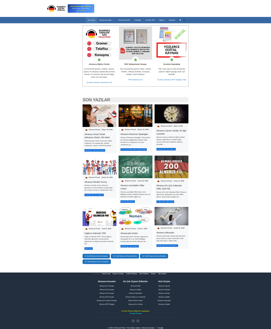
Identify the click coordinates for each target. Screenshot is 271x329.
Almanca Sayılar (164, 286)
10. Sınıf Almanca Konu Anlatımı (125, 256)
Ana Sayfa (91, 20)
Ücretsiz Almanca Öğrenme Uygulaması (136, 311)
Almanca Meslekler (135, 293)
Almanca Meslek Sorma (95, 182)
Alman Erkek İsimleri (135, 300)
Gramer (124, 246)
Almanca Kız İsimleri (135, 304)
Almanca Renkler (164, 289)
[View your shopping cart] (180, 20)
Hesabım (172, 20)
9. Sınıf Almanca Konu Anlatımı (96, 256)
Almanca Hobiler (164, 304)
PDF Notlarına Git (135, 80)
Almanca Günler (164, 293)
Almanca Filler (135, 286)
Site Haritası (162, 274)
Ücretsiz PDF (150, 20)
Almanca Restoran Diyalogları (134, 134)
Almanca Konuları (105, 20)
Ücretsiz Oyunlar (135, 313)
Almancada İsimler (129, 233)
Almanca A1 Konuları (107, 286)
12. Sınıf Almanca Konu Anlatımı (97, 262)
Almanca (101, 150)
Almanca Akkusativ (165, 232)
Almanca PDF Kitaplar (107, 304)
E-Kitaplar (137, 20)
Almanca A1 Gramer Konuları (107, 300)
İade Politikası (144, 274)
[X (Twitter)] (138, 320)
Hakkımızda (106, 274)
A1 (92, 150)
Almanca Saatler (164, 297)
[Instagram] (133, 320)
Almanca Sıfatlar (135, 289)
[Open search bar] (184, 20)
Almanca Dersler (124, 20)
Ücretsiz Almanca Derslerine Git (99, 82)
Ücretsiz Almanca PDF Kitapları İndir (171, 80)
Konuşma (142, 149)
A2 (96, 150)
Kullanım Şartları (118, 274)
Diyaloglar (125, 149)
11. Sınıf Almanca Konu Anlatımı (154, 256)
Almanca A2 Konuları (107, 289)
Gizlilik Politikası (131, 274)
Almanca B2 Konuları (107, 297)
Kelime (123, 201)
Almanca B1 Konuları (107, 293)
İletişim (153, 274)
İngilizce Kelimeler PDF (95, 233)
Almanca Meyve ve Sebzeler (136, 297)
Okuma (87, 150)
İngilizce (162, 20)
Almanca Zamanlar (164, 300)
